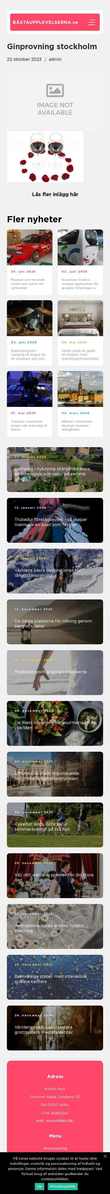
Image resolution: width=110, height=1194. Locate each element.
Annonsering (55, 1148)
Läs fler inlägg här (55, 194)
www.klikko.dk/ (60, 1120)
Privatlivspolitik (62, 1186)
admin (55, 59)
